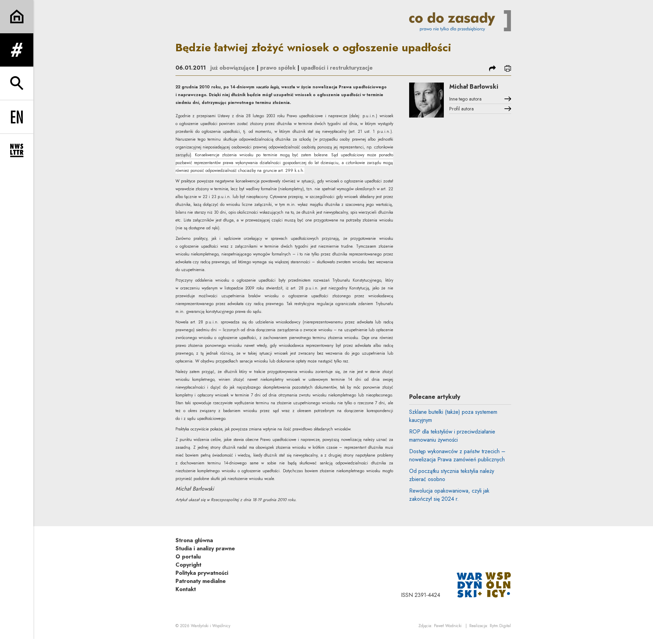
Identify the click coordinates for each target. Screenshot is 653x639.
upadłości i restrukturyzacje (337, 68)
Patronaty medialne (200, 581)
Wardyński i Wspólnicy (210, 626)
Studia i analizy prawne (205, 548)
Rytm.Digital (500, 626)
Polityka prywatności (201, 573)
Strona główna (194, 540)
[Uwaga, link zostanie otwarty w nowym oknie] (484, 584)
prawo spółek (278, 68)
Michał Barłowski (473, 87)
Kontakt (185, 589)
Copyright (188, 565)
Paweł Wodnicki (448, 626)
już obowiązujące (232, 68)
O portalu (188, 557)
